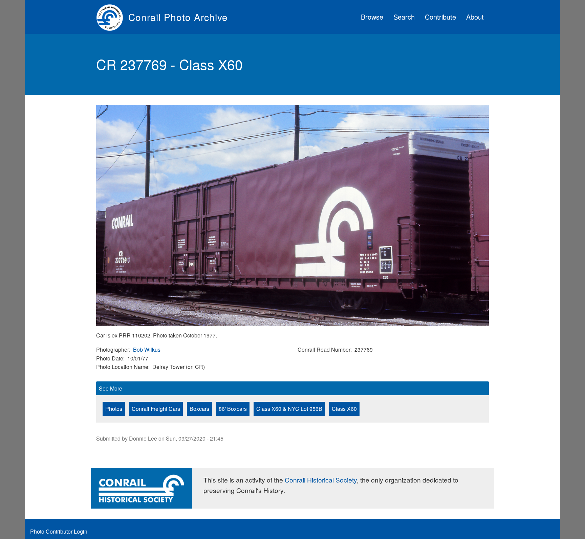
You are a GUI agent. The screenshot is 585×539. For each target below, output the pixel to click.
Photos (113, 409)
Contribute (440, 17)
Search (404, 17)
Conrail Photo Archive (178, 17)
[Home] (112, 17)
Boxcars (199, 409)
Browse (372, 17)
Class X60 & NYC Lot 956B (289, 409)
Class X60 (344, 409)
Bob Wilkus (146, 349)
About (475, 17)
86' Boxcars (233, 409)
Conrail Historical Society (321, 479)
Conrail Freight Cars (156, 409)
